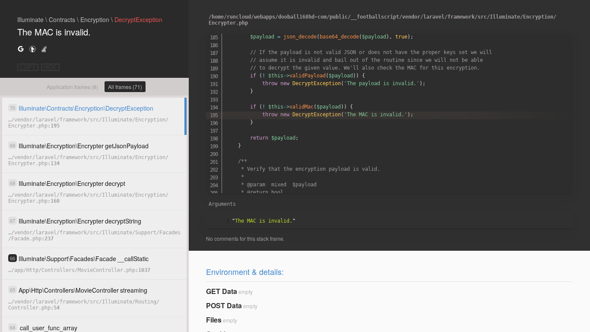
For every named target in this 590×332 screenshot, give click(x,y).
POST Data (224, 305)
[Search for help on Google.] (20, 48)
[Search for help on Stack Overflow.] (44, 48)
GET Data (221, 291)
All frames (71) (125, 86)
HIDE (50, 67)
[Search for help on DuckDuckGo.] (32, 48)
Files (214, 320)
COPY (28, 67)
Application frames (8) (72, 86)
